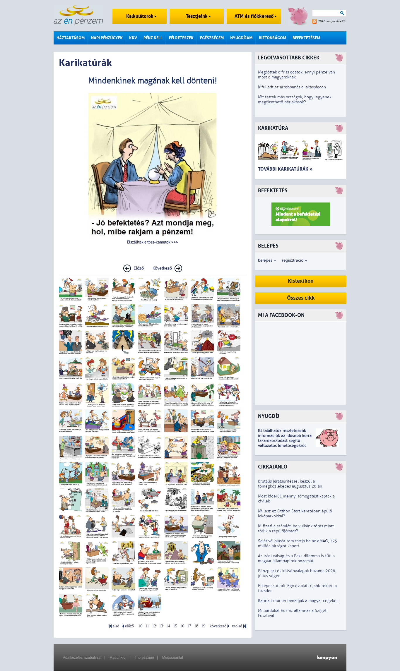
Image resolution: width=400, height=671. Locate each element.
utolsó (237, 626)
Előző (139, 268)
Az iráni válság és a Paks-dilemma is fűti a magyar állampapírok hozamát (296, 558)
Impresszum (144, 657)
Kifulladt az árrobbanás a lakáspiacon (292, 87)
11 (147, 626)
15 (175, 626)
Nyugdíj (268, 416)
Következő (162, 268)
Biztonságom (272, 37)
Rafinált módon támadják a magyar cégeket (298, 600)
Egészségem (212, 37)
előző (129, 626)
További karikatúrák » (285, 169)
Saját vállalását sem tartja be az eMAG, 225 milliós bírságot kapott (297, 543)
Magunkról (118, 657)
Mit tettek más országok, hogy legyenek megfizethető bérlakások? (294, 99)
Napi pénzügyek (107, 37)
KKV (133, 37)
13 (161, 626)
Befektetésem (306, 37)
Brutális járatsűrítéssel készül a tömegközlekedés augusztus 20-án (290, 484)
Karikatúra (273, 128)
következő (218, 626)
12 (154, 626)
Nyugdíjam (241, 37)
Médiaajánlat (172, 657)
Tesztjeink (197, 16)
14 (168, 626)
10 (140, 626)
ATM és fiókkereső (255, 16)
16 (182, 626)
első (116, 626)
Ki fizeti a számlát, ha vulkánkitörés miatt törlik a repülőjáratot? (296, 528)
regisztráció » (294, 260)
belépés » (267, 260)
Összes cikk (301, 298)
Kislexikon (301, 281)
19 (203, 626)
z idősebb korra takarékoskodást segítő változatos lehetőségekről (285, 440)
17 (189, 626)
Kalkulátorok (140, 16)
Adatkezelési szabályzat (82, 657)
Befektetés (273, 191)
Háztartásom (71, 37)
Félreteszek (181, 37)
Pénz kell (153, 37)
